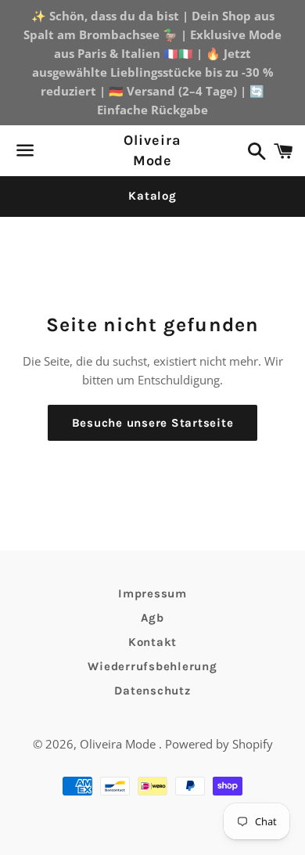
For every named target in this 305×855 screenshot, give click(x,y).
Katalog (152, 196)
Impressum (152, 593)
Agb (152, 618)
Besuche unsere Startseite (153, 423)
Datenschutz (152, 691)
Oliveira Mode (152, 150)
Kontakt (152, 642)
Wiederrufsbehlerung (152, 666)
